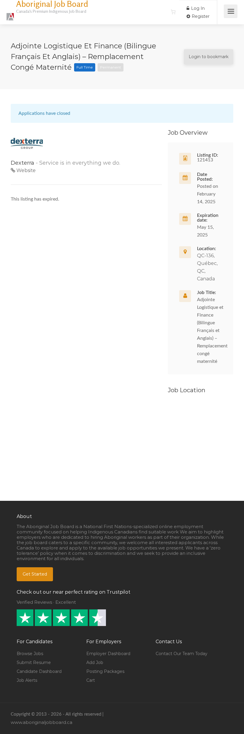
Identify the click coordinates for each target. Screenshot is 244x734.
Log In (197, 8)
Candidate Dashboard (39, 671)
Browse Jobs (30, 653)
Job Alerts (27, 680)
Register (199, 16)
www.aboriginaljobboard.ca (41, 722)
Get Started (35, 574)
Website (25, 170)
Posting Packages (105, 671)
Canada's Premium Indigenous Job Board (51, 11)
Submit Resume (34, 662)
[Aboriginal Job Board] (10, 13)
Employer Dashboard (108, 653)
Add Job (94, 662)
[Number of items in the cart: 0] (173, 12)
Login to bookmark (209, 56)
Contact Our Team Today (181, 653)
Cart (90, 680)
